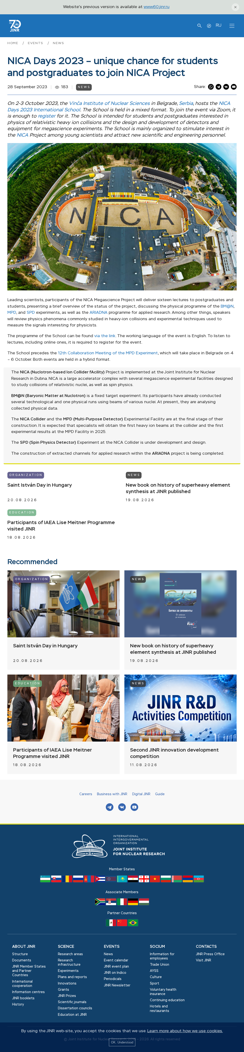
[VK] (122, 807)
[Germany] (133, 904)
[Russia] (78, 881)
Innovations (67, 983)
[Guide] (209, 26)
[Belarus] (177, 881)
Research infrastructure (69, 962)
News (58, 43)
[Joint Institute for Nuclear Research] (122, 863)
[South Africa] (100, 904)
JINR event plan (116, 966)
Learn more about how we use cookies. (185, 1031)
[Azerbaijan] (199, 881)
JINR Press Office (210, 954)
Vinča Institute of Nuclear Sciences (109, 103)
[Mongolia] (89, 881)
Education (22, 512)
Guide (160, 794)
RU (218, 25)
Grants (63, 989)
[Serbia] (111, 904)
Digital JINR (141, 794)
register (46, 116)
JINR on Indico (115, 973)
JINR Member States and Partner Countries (29, 971)
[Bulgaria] (166, 881)
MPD (11, 313)
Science (66, 947)
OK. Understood (122, 1042)
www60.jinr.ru (156, 7)
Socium (157, 947)
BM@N (227, 306)
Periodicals (113, 979)
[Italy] (122, 904)
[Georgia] (144, 881)
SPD (31, 313)
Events (36, 43)
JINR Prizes (67, 996)
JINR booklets (23, 998)
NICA (22, 135)
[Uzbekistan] (45, 881)
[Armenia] (188, 881)
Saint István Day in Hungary (39, 485)
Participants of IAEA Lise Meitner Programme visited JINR (61, 526)
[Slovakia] (56, 881)
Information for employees (162, 956)
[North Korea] (111, 881)
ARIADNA (98, 313)
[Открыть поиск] (199, 26)
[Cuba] (100, 881)
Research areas (70, 954)
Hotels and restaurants (159, 1008)
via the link (105, 336)
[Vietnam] (155, 881)
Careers (85, 794)
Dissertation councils (75, 1008)
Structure (20, 954)
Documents (21, 960)
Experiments (68, 971)
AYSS (154, 971)
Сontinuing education (167, 1000)
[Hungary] (144, 904)
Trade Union (159, 964)
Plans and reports (72, 977)
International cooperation (22, 984)
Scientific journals (72, 1002)
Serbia (186, 103)
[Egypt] (133, 881)
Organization (26, 475)
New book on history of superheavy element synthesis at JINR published (178, 488)
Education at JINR (72, 1014)
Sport (154, 983)
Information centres (28, 992)
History (18, 1004)
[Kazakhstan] (122, 881)
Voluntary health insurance (163, 992)
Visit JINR (203, 960)
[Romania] (67, 881)
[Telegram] (109, 807)
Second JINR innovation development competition (174, 753)
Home (13, 43)
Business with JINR (112, 794)
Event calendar (116, 960)
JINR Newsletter (117, 985)
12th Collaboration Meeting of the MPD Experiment (108, 353)
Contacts (206, 947)
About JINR (23, 947)
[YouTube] (134, 807)
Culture (156, 977)
